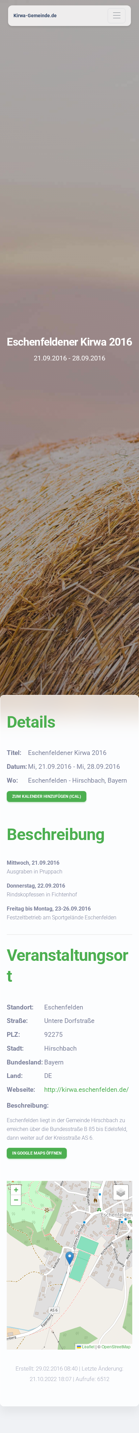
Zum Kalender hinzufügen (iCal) (46, 796)
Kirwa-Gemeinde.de (35, 15)
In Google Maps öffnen (36, 1153)
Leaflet (87, 1346)
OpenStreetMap (116, 1346)
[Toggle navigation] (117, 15)
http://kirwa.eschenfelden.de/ (86, 1089)
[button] (69, 1258)
